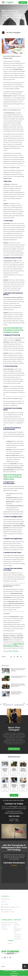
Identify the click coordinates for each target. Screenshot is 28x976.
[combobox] (11, 966)
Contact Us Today (14, 803)
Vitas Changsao (13, 651)
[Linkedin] (10, 957)
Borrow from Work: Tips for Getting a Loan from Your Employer (18, 669)
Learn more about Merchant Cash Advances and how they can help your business (13, 330)
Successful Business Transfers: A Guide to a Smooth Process (17, 693)
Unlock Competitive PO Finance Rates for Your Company (23, 786)
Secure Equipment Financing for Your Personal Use (18, 677)
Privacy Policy (14, 975)
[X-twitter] (7, 957)
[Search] (25, 966)
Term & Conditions (14, 973)
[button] (3, 2)
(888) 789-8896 (14, 816)
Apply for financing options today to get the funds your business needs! (12, 477)
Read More (4, 773)
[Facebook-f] (2, 957)
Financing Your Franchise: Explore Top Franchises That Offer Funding (18, 685)
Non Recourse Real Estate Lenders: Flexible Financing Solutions (14, 786)
